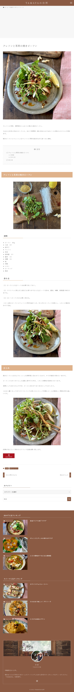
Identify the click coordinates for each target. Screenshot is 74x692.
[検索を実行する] (69, 499)
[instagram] (37, 681)
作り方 (13, 157)
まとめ (10, 160)
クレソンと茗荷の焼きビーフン (18, 153)
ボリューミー (14, 468)
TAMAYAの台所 (37, 3)
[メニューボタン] (71, 3)
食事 (6, 468)
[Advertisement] (37, 22)
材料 (12, 155)
